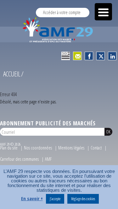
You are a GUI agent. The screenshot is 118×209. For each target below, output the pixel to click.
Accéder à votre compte (62, 12)
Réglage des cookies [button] (83, 198)
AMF (48, 159)
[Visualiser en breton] (66, 56)
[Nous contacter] (77, 56)
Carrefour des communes (19, 159)
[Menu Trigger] (103, 11)
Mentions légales (71, 148)
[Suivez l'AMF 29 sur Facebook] (89, 56)
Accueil (11, 74)
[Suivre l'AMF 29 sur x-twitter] (101, 56)
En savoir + (32, 198)
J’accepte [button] (55, 198)
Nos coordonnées (38, 148)
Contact (96, 148)
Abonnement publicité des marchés (48, 123)
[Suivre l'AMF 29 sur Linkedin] (112, 56)
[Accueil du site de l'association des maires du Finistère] (59, 29)
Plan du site (9, 148)
